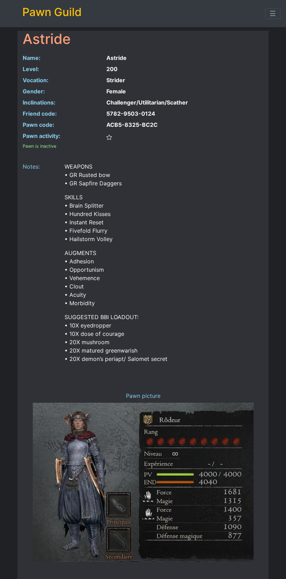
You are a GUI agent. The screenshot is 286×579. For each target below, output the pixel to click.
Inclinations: (39, 102)
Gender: (34, 91)
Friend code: (40, 113)
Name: (31, 57)
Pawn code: (38, 124)
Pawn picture (143, 395)
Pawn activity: (41, 135)
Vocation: (35, 80)
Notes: (31, 166)
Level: (31, 68)
